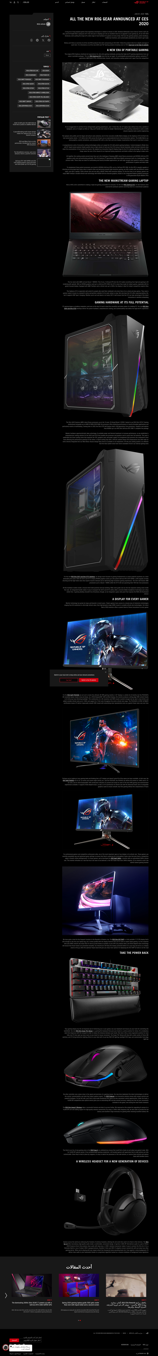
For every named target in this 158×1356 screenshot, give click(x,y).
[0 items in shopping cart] (11, 2)
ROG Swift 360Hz (116, 858)
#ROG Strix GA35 (28, 84)
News (47, 55)
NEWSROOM (124, 1345)
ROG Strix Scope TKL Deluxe (84, 1031)
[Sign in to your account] (14, 2)
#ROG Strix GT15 (43, 88)
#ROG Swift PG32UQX (42, 79)
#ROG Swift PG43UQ (24, 79)
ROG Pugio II (94, 1150)
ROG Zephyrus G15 (129, 185)
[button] (14, 1340)
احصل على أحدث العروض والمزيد (32, 1337)
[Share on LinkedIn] (37, 40)
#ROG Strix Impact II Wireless (39, 92)
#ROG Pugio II (44, 75)
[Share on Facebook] (49, 40)
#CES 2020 (46, 71)
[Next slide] (6, 1296)
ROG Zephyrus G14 (95, 56)
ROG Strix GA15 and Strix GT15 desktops (83, 577)
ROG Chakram (110, 1096)
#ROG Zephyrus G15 (25, 106)
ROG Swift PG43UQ (68, 780)
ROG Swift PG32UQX (73, 695)
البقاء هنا (68, 680)
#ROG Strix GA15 (43, 84)
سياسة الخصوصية (40, 1353)
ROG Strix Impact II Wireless (73, 1107)
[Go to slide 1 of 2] (80, 1320)
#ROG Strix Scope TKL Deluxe (39, 97)
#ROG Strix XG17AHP (42, 101)
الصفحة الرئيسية (136, 1345)
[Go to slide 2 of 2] (78, 1320)
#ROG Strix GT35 (28, 88)
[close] (106, 672)
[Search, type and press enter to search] (18, 2)
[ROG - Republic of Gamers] (141, 2)
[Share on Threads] (31, 40)
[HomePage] (147, 1333)
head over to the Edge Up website (138, 45)
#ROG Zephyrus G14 (42, 106)
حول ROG (145, 1345)
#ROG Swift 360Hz (25, 101)
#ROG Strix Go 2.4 (32, 71)
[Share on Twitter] (43, 40)
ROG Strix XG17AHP (118, 939)
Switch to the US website (88, 680)
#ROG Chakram (31, 75)
